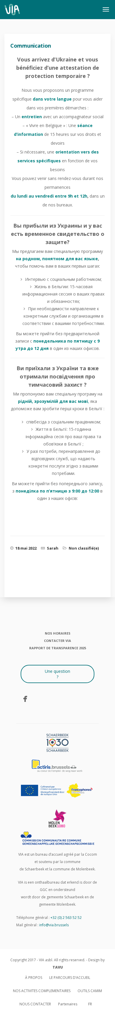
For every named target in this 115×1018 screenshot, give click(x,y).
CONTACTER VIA (57, 640)
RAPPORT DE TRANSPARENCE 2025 (57, 648)
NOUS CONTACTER (35, 1004)
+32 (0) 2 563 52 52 (66, 917)
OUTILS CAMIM (90, 990)
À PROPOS (33, 977)
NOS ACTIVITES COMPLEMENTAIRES (41, 990)
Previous (25, 581)
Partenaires (67, 1004)
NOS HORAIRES (57, 633)
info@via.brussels (54, 924)
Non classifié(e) (84, 548)
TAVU (57, 967)
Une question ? (57, 674)
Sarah (52, 548)
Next (95, 581)
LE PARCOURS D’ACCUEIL (69, 977)
